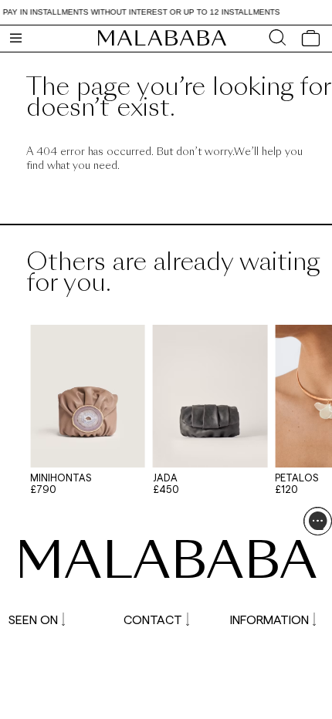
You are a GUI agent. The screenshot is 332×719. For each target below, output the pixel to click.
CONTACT (153, 619)
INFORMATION (269, 619)
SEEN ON (33, 619)
